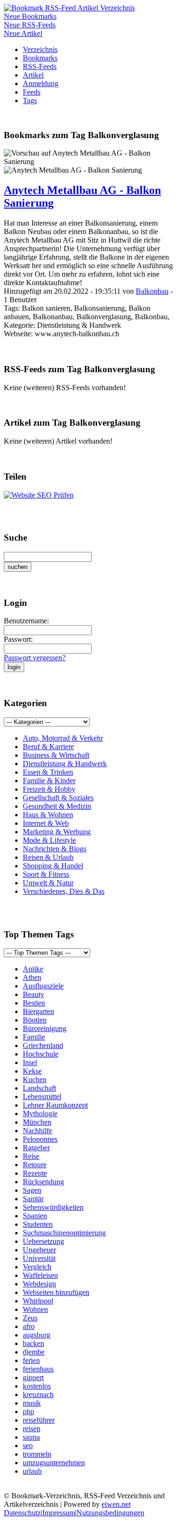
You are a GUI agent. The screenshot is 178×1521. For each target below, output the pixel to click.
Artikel (33, 75)
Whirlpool (38, 1301)
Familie (34, 1037)
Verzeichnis (40, 49)
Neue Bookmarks (30, 16)
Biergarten (38, 1011)
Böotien (35, 1020)
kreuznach (38, 1394)
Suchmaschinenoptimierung (64, 1233)
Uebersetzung (43, 1241)
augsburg (36, 1335)
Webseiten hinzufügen (56, 1292)
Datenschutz (22, 1513)
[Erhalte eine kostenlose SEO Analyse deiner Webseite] (39, 495)
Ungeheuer (39, 1250)
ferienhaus (38, 1369)
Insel (30, 1062)
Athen (32, 977)
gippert (33, 1377)
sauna (31, 1437)
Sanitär (33, 1199)
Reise (31, 1156)
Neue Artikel (23, 33)
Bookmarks (40, 58)
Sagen (32, 1190)
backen (33, 1343)
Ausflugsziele (43, 986)
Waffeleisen (40, 1275)
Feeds (31, 92)
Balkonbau (152, 291)
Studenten (38, 1224)
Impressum (58, 1513)
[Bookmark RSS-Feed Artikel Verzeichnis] (69, 8)
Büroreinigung (44, 1028)
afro (29, 1326)
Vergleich (37, 1267)
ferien (31, 1360)
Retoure (35, 1165)
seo (28, 1446)
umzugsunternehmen (54, 1463)
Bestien (34, 1003)
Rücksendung (43, 1182)
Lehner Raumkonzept (55, 1105)
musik (32, 1403)
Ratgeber (36, 1148)
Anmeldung (40, 83)
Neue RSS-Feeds (30, 25)
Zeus (30, 1318)
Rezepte (35, 1173)
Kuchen (35, 1079)
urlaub (32, 1471)
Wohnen (35, 1309)
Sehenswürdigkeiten (53, 1207)
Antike (33, 969)
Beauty (33, 994)
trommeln (37, 1454)
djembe (34, 1352)
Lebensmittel (42, 1097)
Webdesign (39, 1284)
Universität (39, 1258)
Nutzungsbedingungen (110, 1513)
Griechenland (43, 1045)
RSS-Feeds (39, 66)
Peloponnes (40, 1139)
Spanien (35, 1216)
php (28, 1411)
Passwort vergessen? (35, 658)
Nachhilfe (37, 1131)
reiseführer (39, 1420)
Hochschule (40, 1054)
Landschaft (39, 1088)
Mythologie (40, 1114)
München (37, 1122)
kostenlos (37, 1386)
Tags (30, 100)
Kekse (32, 1071)
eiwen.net (116, 1504)
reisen (31, 1429)
